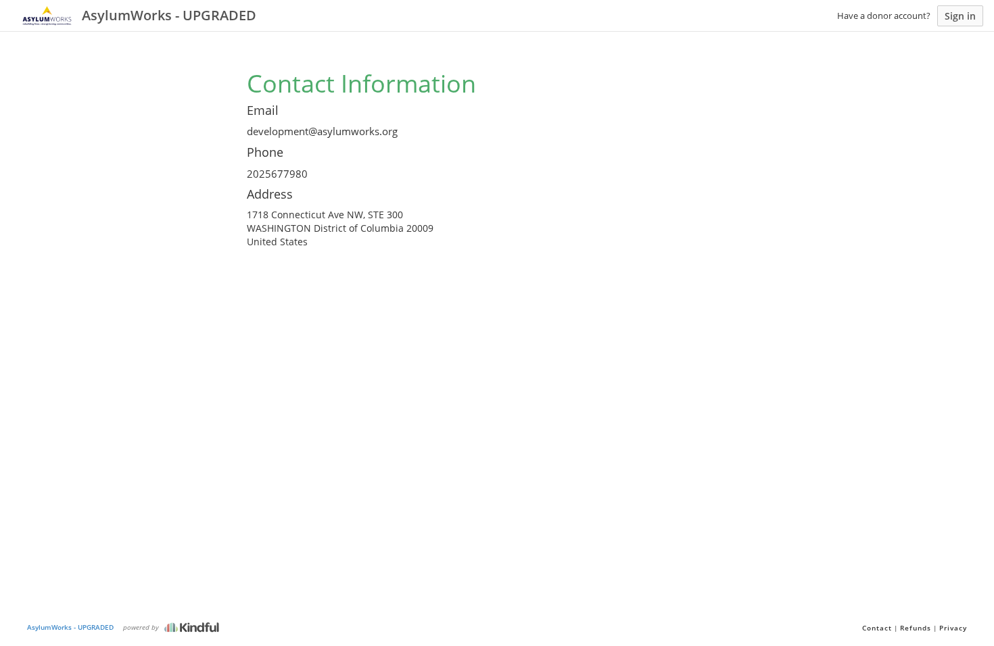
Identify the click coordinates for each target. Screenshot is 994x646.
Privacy (953, 627)
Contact (877, 627)
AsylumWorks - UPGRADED (70, 627)
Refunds (915, 627)
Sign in (960, 15)
